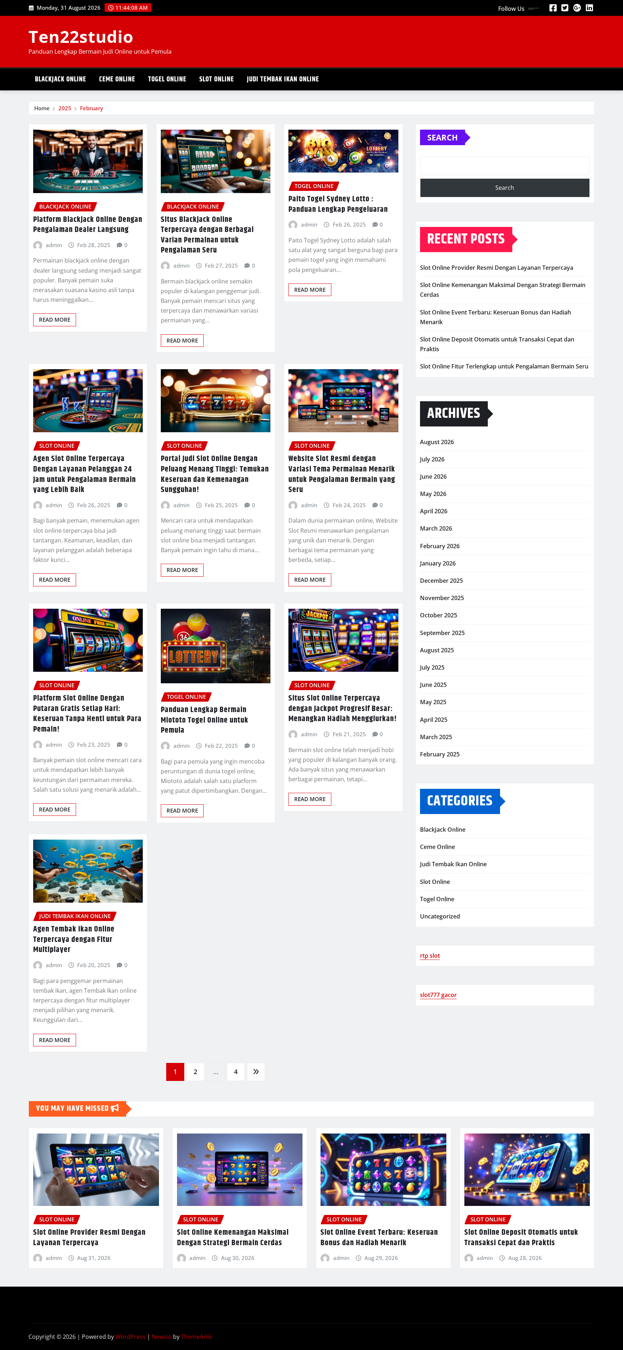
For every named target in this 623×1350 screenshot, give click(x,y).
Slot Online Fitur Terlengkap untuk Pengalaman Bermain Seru (504, 366)
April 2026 (433, 511)
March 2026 (436, 528)
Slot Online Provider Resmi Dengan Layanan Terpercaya (496, 268)
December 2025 (441, 581)
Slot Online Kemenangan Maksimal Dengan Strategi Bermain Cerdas (233, 1237)
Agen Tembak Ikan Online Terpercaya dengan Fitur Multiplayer (74, 939)
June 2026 (433, 476)
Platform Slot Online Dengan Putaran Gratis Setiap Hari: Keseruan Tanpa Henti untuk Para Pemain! (87, 714)
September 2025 (442, 633)
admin (54, 245)
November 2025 (442, 598)
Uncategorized (440, 916)
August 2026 (437, 442)
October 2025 (438, 615)
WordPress (130, 1337)
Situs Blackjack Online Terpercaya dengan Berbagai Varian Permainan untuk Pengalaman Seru (207, 235)
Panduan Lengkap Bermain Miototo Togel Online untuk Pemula (204, 720)
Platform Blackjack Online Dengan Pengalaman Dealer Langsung (87, 225)
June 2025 (433, 685)
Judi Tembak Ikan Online (283, 79)
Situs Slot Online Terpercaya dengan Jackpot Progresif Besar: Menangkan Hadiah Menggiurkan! (342, 708)
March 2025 (436, 737)
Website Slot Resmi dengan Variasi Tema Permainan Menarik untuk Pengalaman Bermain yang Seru (341, 474)
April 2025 (433, 720)
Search (442, 137)
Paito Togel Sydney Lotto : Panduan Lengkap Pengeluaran (338, 204)
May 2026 (433, 494)
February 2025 (440, 754)
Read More (54, 319)
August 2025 (437, 650)
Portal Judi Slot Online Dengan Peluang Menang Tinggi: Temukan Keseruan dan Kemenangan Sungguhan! (215, 474)
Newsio (162, 1337)
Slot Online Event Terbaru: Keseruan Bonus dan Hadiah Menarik (379, 1237)
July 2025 (432, 667)
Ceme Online (117, 79)
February (91, 108)
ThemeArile (196, 1337)
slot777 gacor (438, 995)
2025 (64, 108)
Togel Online (167, 79)
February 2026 (440, 546)
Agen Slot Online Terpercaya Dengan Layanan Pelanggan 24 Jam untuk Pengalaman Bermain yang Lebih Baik (84, 474)
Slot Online (216, 79)
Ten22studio (80, 36)
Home (42, 108)
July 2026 (432, 459)
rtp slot (430, 956)
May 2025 (433, 702)
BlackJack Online (60, 79)
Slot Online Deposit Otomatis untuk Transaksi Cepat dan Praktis (521, 1237)
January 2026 (438, 563)
